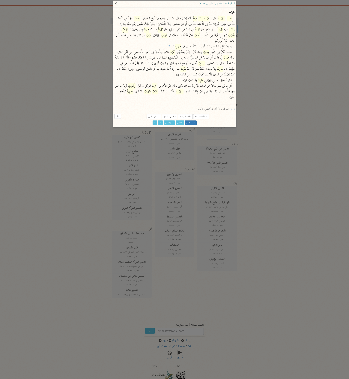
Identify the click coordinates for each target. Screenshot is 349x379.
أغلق (117, 116)
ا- (154, 122)
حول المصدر (191, 122)
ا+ (160, 122)
